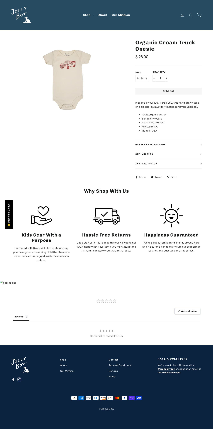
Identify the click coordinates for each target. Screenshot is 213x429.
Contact (113, 359)
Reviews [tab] (19, 316)
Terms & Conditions (120, 365)
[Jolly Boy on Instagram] (19, 379)
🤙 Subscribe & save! (8, 214)
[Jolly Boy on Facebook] (13, 379)
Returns (113, 371)
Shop (87, 15)
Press (112, 376)
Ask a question (146, 164)
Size (138, 72)
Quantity (158, 72)
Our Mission (121, 15)
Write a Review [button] (189, 311)
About (102, 15)
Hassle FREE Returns (150, 144)
